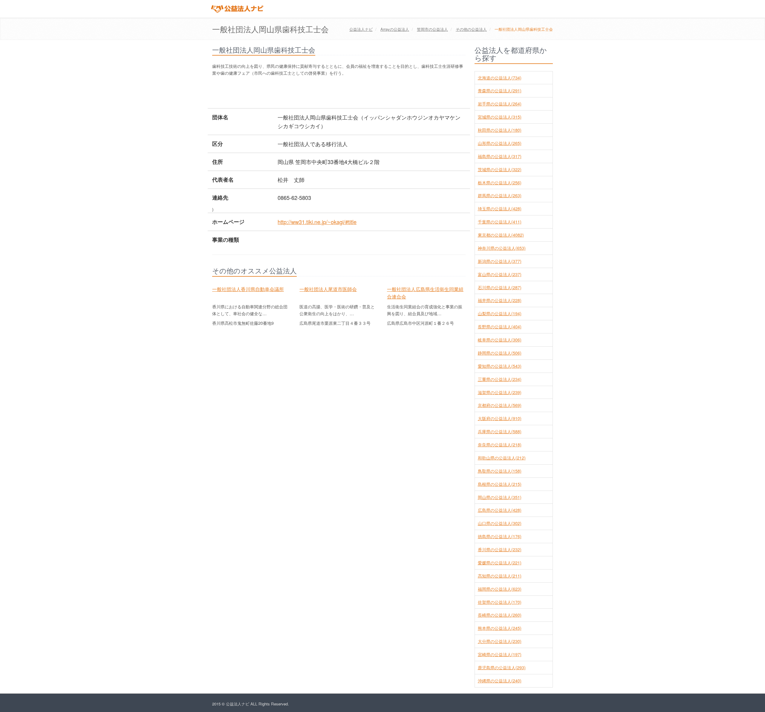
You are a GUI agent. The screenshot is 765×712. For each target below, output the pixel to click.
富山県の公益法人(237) (499, 274)
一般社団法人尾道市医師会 (328, 289)
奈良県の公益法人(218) (499, 445)
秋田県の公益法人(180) (499, 130)
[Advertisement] (321, 92)
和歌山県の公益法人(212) (502, 458)
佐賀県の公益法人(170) (499, 602)
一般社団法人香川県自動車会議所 (248, 289)
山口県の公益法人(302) (499, 523)
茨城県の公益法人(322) (499, 169)
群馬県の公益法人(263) (499, 195)
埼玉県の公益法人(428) (499, 209)
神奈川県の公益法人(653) (502, 248)
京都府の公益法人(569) (499, 405)
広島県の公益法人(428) (499, 510)
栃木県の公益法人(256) (499, 183)
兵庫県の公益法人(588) (499, 431)
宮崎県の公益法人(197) (499, 654)
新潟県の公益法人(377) (499, 261)
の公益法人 (394, 29)
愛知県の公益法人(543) (499, 366)
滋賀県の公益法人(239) (499, 392)
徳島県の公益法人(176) (499, 536)
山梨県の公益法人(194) (499, 313)
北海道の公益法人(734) (499, 78)
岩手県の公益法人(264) (499, 104)
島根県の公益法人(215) (499, 484)
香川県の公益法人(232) (499, 549)
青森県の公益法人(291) (499, 91)
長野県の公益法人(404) (499, 327)
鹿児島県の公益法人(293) (502, 667)
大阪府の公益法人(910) (499, 418)
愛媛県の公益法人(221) (499, 563)
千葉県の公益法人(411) (499, 222)
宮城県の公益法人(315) (499, 117)
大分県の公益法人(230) (499, 641)
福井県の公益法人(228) (499, 300)
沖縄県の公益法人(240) (499, 681)
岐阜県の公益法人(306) (499, 340)
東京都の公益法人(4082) (501, 235)
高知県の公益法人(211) (499, 576)
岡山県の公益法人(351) (499, 497)
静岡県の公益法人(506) (499, 353)
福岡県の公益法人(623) (499, 589)
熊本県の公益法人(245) (499, 628)
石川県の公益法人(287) (499, 287)
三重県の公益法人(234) (499, 379)
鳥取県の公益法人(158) (499, 471)
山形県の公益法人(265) (499, 143)
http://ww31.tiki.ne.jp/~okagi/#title (317, 222)
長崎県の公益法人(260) (499, 615)
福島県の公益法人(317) (499, 156)
